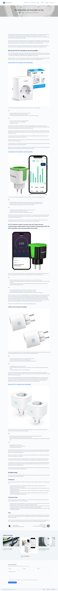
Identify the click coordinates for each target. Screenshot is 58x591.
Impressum (48, 589)
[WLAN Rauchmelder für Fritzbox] (47, 541)
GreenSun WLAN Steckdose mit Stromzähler (20, 151)
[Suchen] (54, 2)
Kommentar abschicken (12, 582)
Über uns (44, 589)
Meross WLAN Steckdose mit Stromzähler (19, 384)
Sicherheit (47, 2)
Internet (37, 2)
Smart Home (42, 2)
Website (38, 568)
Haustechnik (33, 2)
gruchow (14, 589)
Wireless (51, 2)
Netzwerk (25, 2)
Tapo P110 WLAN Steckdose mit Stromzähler (20, 62)
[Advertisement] (29, 26)
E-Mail (24, 568)
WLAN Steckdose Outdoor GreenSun (30, 303)
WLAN (29, 2)
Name (10, 568)
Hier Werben (53, 589)
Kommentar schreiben (12, 571)
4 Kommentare (44, 550)
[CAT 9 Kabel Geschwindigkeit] (11, 541)
